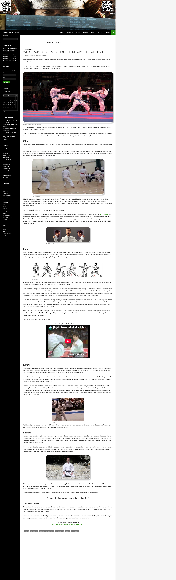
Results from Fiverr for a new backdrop (9, 137)
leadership (34, 531)
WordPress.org (6, 235)
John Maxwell (103, 214)
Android (85, 32)
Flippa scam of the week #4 (9, 54)
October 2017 (6, 177)
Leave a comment (42, 55)
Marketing (5, 202)
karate (27, 531)
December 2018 (7, 159)
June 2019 (5, 151)
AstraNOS (61, 32)
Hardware (78, 32)
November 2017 (7, 175)
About (108, 32)
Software (69, 32)
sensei (67, 531)
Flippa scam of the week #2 (9, 58)
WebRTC (5, 219)
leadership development (47, 531)
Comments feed (7, 233)
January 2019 (6, 157)
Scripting (5, 211)
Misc (31, 49)
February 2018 (6, 168)
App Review (5, 191)
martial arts (60, 531)
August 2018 (6, 166)
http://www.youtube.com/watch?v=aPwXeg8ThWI (68, 524)
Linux (4, 200)
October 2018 (6, 164)
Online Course (6, 208)
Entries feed (6, 231)
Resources (101, 32)
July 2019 (5, 148)
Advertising (5, 186)
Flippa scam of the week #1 (9, 60)
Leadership (93, 32)
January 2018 (6, 170)
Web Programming (7, 217)
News (4, 206)
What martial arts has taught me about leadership (64, 52)
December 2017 (7, 173)
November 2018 (7, 162)
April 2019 (5, 153)
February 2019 (6, 155)
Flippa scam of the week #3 (9, 56)
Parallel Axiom (6, 136)
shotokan (75, 531)
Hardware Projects (7, 195)
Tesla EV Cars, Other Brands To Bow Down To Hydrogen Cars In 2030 (10, 50)
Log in (4, 229)
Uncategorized (6, 215)
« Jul (4, 111)
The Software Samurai (11, 32)
